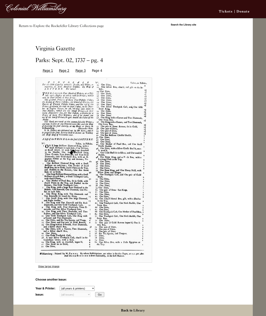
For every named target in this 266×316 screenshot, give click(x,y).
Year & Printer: (45, 288)
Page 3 (80, 71)
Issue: (39, 294)
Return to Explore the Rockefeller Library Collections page (61, 26)
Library (139, 310)
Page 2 (64, 71)
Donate (243, 11)
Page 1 (48, 71)
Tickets (226, 11)
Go (100, 294)
